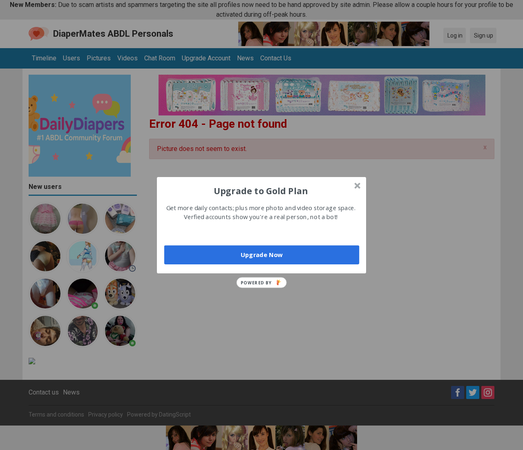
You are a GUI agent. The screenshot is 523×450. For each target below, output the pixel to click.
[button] (260, 190)
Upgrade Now (262, 254)
